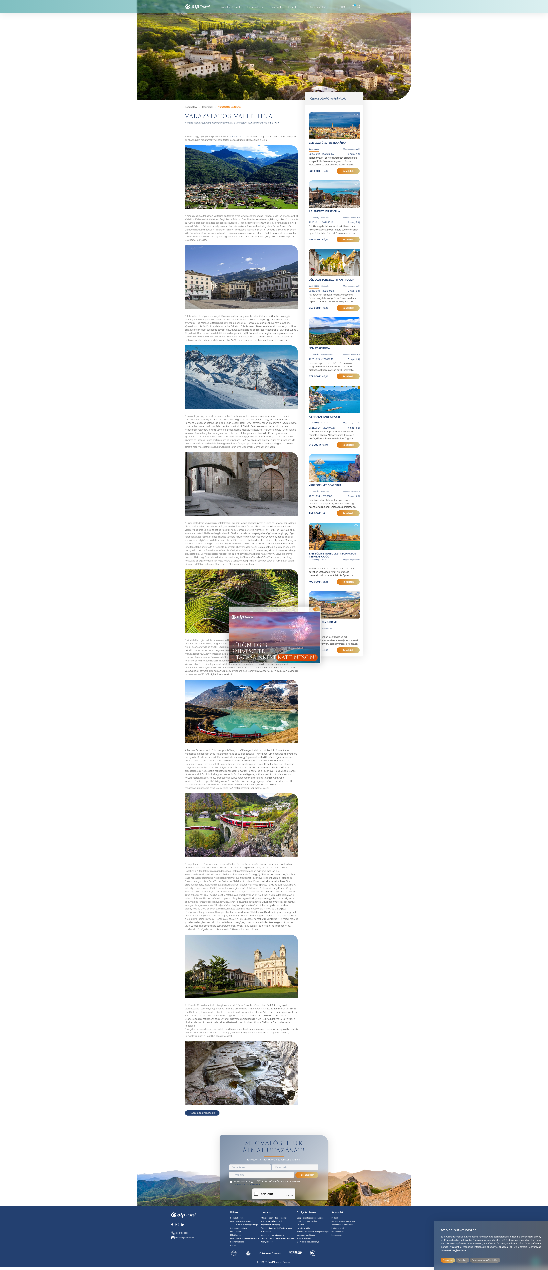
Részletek (348, 171)
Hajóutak (300, 1225)
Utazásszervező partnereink (343, 1221)
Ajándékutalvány (304, 1238)
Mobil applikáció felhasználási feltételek (278, 1238)
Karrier (233, 1245)
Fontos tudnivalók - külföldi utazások (276, 1228)
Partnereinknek (338, 1228)
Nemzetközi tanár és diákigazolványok (313, 1231)
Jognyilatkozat (267, 1242)
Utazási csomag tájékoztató (272, 1235)
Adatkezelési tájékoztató (247, 1184)
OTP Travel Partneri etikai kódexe (244, 1238)
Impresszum (337, 1235)
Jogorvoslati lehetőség (270, 1225)
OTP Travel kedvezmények (308, 1242)
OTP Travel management (240, 1221)
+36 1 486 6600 (182, 1233)
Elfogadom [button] (448, 1260)
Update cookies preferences (274, 1268)
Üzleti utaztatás (303, 1228)
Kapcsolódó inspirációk (202, 1113)
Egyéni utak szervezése (307, 1221)
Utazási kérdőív (338, 1231)
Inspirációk (207, 107)
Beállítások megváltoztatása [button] (485, 1260)
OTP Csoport (235, 1231)
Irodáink (335, 1218)
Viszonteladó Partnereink (342, 1225)
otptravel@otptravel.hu (184, 1237)
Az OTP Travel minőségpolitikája (244, 1225)
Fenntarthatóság (237, 1242)
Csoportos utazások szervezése (311, 1218)
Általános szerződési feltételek (274, 1218)
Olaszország (236, 136)
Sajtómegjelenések (238, 1228)
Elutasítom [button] (462, 1260)
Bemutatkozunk (236, 1218)
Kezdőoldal (191, 107)
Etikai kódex (235, 1235)
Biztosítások (266, 1231)
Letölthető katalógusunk (307, 1235)
